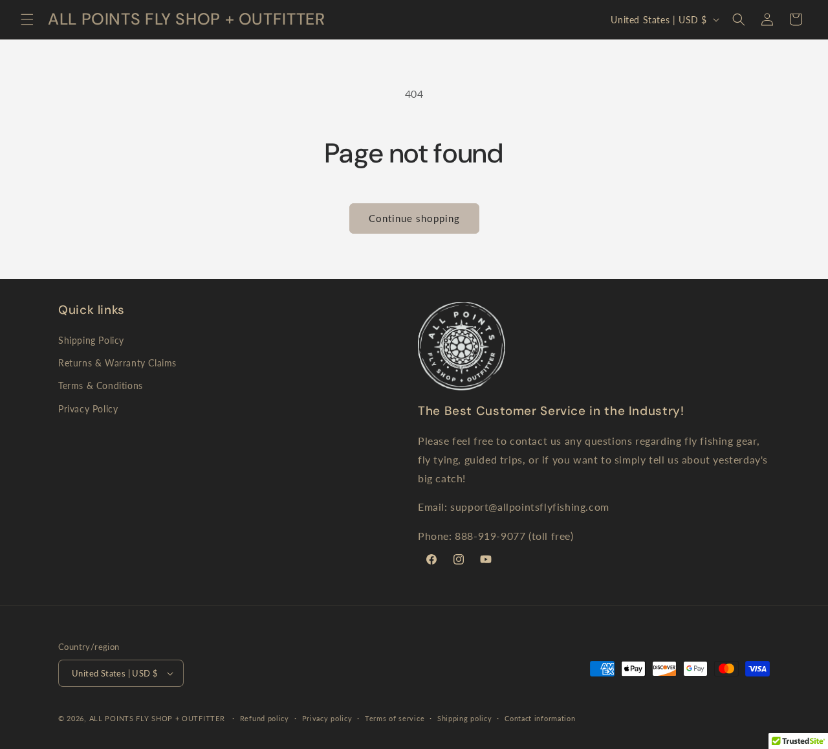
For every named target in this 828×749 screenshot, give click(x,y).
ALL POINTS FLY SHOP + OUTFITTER (157, 718)
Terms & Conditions (100, 385)
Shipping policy (464, 718)
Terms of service (394, 718)
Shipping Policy (91, 340)
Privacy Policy (88, 408)
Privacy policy (327, 718)
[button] (27, 19)
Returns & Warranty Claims (117, 362)
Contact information (540, 718)
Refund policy (264, 718)
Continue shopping (414, 218)
